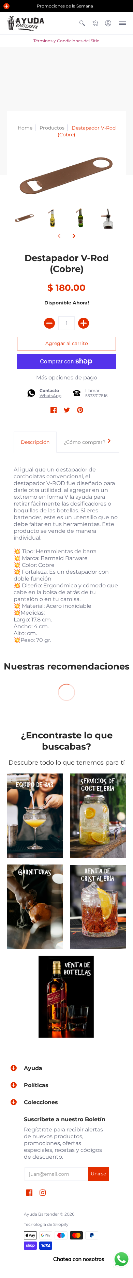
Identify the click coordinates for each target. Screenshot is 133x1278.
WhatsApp (50, 395)
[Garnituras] (35, 906)
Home (25, 128)
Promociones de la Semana (65, 6)
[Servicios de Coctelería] (98, 815)
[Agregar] (83, 323)
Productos (52, 128)
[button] (6, 6)
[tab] (35, 442)
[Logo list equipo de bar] (35, 815)
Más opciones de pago (66, 377)
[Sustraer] (49, 323)
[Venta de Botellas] (67, 997)
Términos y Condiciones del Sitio (66, 40)
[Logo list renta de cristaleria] (98, 907)
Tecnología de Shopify (46, 1224)
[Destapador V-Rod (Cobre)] (24, 218)
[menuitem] (82, 23)
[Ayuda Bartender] (25, 23)
